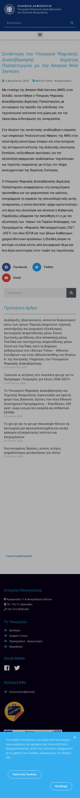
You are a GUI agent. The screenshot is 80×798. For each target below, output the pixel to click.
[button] (25, 774)
